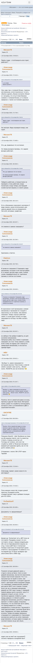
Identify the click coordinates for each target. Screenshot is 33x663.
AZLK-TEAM (6, 2)
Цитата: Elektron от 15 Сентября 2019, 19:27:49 (12, 293)
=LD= (26, 31)
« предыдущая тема (14, 645)
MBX (5, 353)
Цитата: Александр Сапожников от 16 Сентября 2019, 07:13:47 (15, 423)
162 (17, 39)
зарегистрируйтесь (6, 14)
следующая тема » (26, 645)
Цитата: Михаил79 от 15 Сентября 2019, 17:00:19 (12, 117)
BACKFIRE (7, 413)
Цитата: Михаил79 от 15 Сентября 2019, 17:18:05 (12, 168)
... (15, 39)
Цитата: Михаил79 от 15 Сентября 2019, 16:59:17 (12, 79)
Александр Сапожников (7, 68)
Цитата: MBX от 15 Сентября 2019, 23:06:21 (11, 386)
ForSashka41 (9, 501)
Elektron (3, 33)
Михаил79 (8, 50)
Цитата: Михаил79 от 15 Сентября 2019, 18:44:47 (12, 244)
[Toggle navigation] (29, 2)
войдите (25, 12)
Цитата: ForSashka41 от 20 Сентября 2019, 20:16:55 (13, 529)
